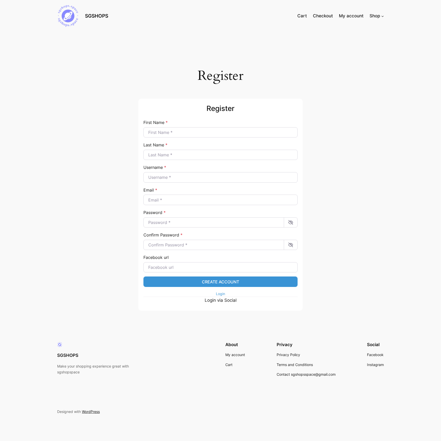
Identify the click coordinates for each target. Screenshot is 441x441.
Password (154, 212)
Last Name (155, 144)
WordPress (91, 411)
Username (154, 167)
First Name (155, 122)
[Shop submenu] (382, 16)
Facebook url (156, 257)
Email (150, 190)
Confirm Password (162, 234)
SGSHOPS (96, 16)
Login (220, 294)
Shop (375, 15)
